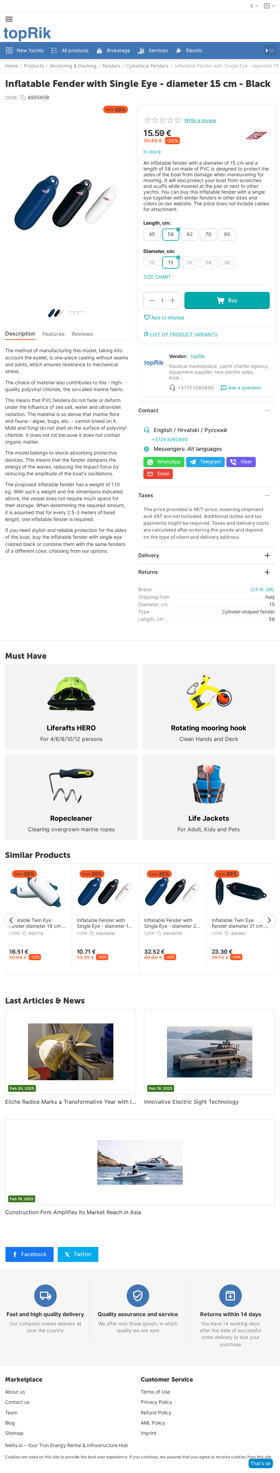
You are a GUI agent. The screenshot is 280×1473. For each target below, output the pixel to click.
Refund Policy (156, 1412)
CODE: (12, 97)
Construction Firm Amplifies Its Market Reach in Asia (73, 1212)
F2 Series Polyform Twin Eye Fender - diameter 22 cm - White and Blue (152, 923)
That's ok (260, 1463)
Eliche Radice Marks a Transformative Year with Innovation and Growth (70, 1101)
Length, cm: (157, 223)
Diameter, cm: (159, 251)
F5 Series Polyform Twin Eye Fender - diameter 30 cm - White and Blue (85, 923)
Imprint (148, 1433)
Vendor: (178, 356)
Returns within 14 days (230, 1314)
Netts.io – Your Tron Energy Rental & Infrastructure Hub (66, 1445)
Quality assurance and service (138, 1314)
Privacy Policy (156, 1402)
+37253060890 (170, 439)
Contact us (17, 1402)
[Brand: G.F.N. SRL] (256, 135)
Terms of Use (155, 1392)
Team (11, 1412)
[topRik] (27, 33)
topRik (198, 356)
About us (15, 1392)
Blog (10, 1423)
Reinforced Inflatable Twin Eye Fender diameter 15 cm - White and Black (218, 923)
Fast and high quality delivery (45, 1314)
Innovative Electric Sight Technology (191, 1101)
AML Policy (153, 1423)
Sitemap (14, 1433)
